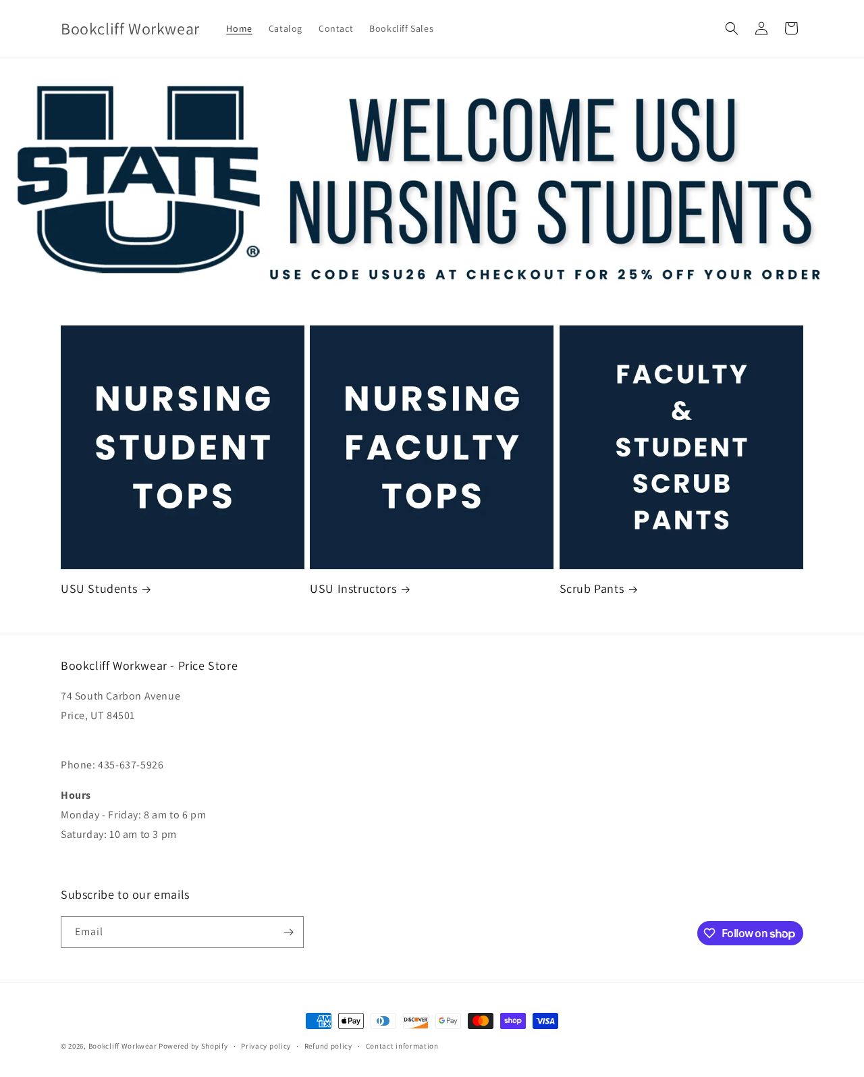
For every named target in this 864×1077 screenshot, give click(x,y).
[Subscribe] (288, 932)
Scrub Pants (592, 588)
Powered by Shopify (193, 1046)
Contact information (402, 1046)
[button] (732, 28)
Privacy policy (266, 1046)
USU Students (99, 588)
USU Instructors (353, 588)
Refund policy (328, 1046)
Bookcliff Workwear (122, 1046)
